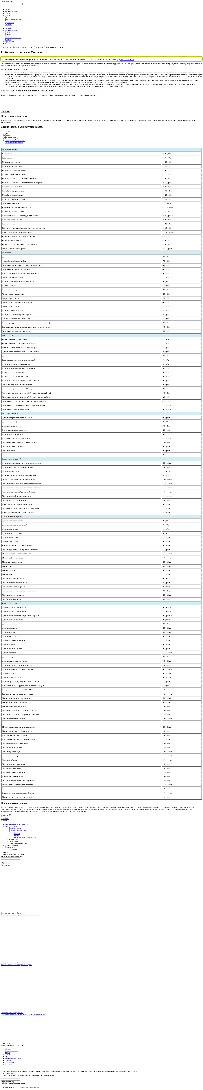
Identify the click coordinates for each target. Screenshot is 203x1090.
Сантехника (13, 839)
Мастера (8, 21)
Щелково (138, 807)
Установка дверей (11, 139)
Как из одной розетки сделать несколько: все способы (20, 915)
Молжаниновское (115, 809)
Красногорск (66, 807)
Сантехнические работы (14, 143)
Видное (11, 807)
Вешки (87, 809)
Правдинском (57, 811)
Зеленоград (104, 809)
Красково (153, 809)
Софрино (16, 811)
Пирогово (156, 807)
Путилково (67, 811)
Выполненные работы (13, 19)
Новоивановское (179, 809)
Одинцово (96, 807)
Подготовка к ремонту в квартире (17, 824)
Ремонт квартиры (11, 845)
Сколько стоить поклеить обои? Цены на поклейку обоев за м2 (23, 1015)
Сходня (189, 809)
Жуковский (41, 807)
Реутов (119, 807)
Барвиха (66, 809)
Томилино (182, 807)
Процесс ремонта (11, 826)
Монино (49, 811)
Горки (170, 809)
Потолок (8, 135)
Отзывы (8, 15)
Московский (47, 809)
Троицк (39, 809)
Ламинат (17, 834)
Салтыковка (135, 809)
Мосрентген (57, 809)
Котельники (144, 809)
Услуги (7, 13)
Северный (126, 809)
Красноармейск (6, 811)
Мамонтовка (165, 807)
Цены (7, 17)
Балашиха (4, 807)
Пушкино (112, 807)
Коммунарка (147, 807)
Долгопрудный (20, 807)
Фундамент (13, 849)
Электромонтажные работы (15, 141)
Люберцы (80, 807)
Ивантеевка (50, 807)
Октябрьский (14, 809)
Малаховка (191, 807)
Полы (7, 133)
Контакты (8, 25)
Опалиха (80, 809)
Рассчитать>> (127, 59)
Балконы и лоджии (16, 828)
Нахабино (73, 809)
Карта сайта (132, 1071)
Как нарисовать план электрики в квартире (16, 965)
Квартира (12, 832)
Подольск (104, 807)
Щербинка (32, 809)
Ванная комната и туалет (18, 830)
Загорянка (174, 807)
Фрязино (125, 807)
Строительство (10, 847)
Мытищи (88, 807)
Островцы (24, 809)
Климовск (41, 811)
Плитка (16, 836)
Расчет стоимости (11, 11)
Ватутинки (33, 811)
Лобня (74, 807)
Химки (132, 807)
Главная (8, 9)
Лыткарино (5, 809)
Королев (58, 807)
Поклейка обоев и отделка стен (25, 837)
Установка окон (10, 137)
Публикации (9, 23)
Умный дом (13, 841)
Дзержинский (162, 809)
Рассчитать (5, 819)
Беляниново (95, 809)
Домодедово (31, 807)
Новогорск (76, 811)
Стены (7, 131)
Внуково (84, 811)
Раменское (24, 811)
